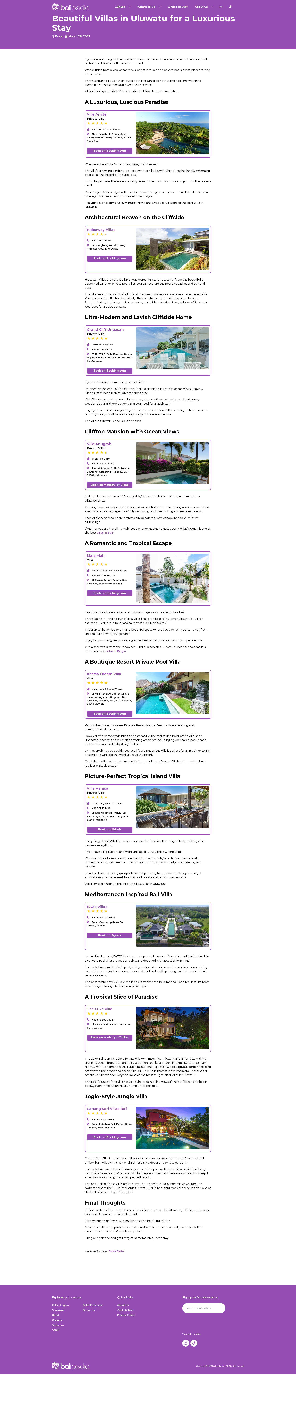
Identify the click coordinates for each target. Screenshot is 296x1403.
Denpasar (89, 1310)
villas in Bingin (116, 651)
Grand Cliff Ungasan (105, 329)
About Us (123, 1305)
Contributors (125, 1310)
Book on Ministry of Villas (109, 485)
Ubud (55, 1315)
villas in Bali (105, 532)
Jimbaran (58, 1325)
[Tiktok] (193, 1343)
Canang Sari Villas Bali (107, 1109)
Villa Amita (97, 114)
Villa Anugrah (99, 444)
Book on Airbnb (109, 829)
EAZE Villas (97, 907)
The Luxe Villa (99, 1009)
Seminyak (58, 1310)
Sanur (55, 1330)
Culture (120, 6)
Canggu (57, 1320)
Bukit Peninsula (93, 1305)
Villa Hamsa (97, 788)
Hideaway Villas (101, 230)
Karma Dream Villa (104, 674)
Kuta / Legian (60, 1305)
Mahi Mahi (96, 556)
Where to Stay (177, 6)
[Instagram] (185, 1343)
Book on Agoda (109, 935)
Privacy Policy (126, 1315)
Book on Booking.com (109, 150)
